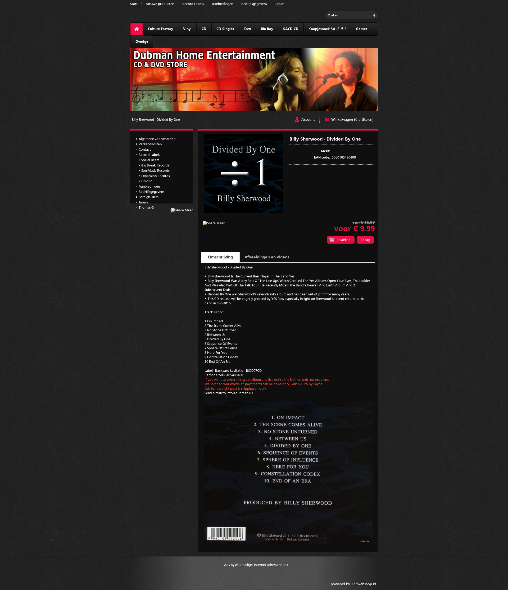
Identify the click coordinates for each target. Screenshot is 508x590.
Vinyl (187, 29)
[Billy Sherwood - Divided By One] (243, 212)
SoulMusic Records (155, 171)
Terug (365, 240)
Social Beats (150, 160)
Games (361, 29)
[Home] (136, 29)
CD (204, 29)
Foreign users (148, 197)
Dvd (247, 29)
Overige (141, 42)
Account (308, 120)
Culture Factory (160, 29)
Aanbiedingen (222, 4)
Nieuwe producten (160, 4)
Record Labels (193, 4)
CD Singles (225, 29)
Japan (279, 4)
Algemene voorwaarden (157, 139)
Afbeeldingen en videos (266, 257)
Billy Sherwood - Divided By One (156, 120)
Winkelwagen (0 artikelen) (352, 120)
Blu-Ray (267, 29)
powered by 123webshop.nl (353, 584)
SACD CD (290, 29)
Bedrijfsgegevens (254, 4)
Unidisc (146, 181)
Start (134, 4)
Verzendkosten (150, 144)
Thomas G (146, 208)
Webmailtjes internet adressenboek (261, 565)
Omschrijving (220, 257)
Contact (145, 149)
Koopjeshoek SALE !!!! (327, 29)
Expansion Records (155, 176)
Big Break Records (155, 165)
